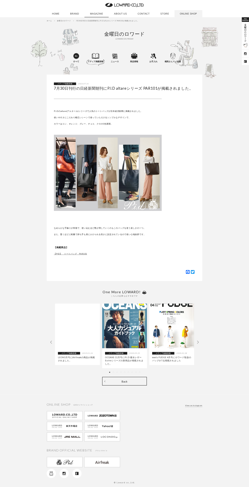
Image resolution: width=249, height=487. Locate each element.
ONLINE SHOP (188, 15)
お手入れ (153, 61)
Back (124, 381)
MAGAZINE (96, 15)
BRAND (74, 15)
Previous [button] (51, 342)
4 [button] (121, 373)
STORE (164, 15)
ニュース (115, 61)
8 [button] (136, 373)
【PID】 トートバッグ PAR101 (70, 253)
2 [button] (114, 373)
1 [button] (110, 373)
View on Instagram (193, 405)
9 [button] (140, 373)
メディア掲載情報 (95, 61)
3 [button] (118, 373)
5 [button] (125, 373)
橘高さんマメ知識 (173, 61)
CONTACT (144, 15)
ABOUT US (120, 15)
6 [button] (129, 373)
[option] (77, 334)
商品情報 (134, 61)
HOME (55, 15)
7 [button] (133, 373)
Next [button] (197, 342)
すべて (76, 61)
